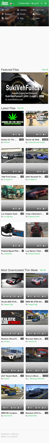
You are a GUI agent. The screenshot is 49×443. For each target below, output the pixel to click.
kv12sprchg (8, 216)
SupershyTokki (33, 216)
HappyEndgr (8, 304)
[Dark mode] (42, 3)
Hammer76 (32, 341)
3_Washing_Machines (36, 378)
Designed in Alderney (10, 434)
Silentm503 (32, 415)
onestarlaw (8, 253)
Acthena (7, 341)
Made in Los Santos (9, 436)
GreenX (7, 378)
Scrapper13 (8, 179)
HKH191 (7, 142)
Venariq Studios (34, 253)
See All (45, 69)
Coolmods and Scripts (36, 142)
